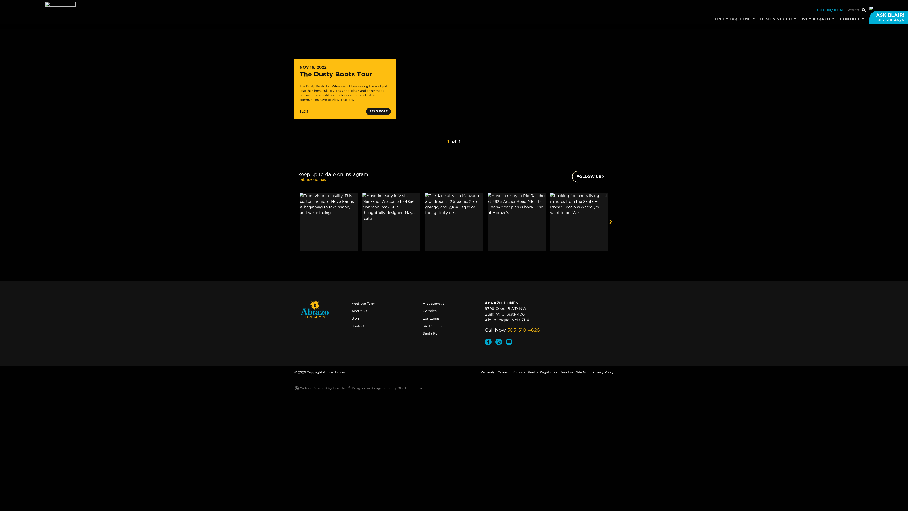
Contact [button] (850, 19)
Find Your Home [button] (733, 19)
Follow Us (589, 176)
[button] (611, 221)
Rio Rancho (432, 326)
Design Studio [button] (776, 19)
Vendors (567, 372)
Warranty (488, 372)
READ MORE (379, 111)
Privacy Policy (603, 372)
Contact (358, 326)
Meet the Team (363, 303)
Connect (504, 372)
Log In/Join (830, 10)
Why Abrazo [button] (816, 19)
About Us (359, 311)
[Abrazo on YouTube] (510, 342)
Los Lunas (431, 318)
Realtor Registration (543, 372)
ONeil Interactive (410, 388)
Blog (355, 318)
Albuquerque (433, 303)
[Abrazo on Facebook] (490, 342)
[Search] (864, 10)
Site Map (582, 372)
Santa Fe (430, 333)
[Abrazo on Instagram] (500, 342)
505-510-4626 (523, 330)
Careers (519, 372)
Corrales (430, 311)
